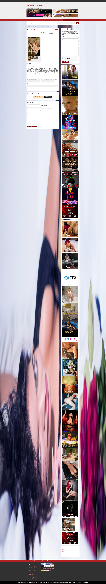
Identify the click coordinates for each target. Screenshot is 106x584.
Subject (63, 42)
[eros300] (70, 204)
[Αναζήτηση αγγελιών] (77, 23)
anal (29, 79)
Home (28, 19)
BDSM (38, 79)
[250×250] (68, 531)
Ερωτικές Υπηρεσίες (32, 26)
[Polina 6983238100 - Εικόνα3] (33, 57)
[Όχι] (104, 582)
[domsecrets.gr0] (70, 517)
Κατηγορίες (33, 19)
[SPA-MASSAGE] (70, 319)
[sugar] (70, 341)
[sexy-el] (70, 252)
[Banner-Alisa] (70, 392)
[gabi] (70, 430)
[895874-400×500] (70, 500)
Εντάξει (87, 582)
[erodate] (70, 170)
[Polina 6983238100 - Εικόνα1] (29, 57)
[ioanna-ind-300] (70, 302)
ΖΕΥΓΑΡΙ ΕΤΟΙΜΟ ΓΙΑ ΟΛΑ (33, 577)
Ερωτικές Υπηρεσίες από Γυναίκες (39, 26)
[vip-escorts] (70, 95)
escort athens (55, 79)
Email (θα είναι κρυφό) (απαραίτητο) (46, 108)
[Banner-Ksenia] (70, 409)
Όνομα (63, 36)
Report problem (31, 88)
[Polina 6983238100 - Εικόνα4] (35, 57)
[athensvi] (70, 447)
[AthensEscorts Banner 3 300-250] (70, 156)
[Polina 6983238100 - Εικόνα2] (31, 57)
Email (62, 39)
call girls (41, 79)
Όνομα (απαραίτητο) (44, 105)
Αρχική (28, 26)
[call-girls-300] (70, 114)
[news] (70, 285)
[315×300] (70, 187)
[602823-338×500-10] (70, 479)
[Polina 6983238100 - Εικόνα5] (37, 57)
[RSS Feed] (27, 0)
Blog (37, 19)
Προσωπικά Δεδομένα (46, 560)
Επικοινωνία (41, 19)
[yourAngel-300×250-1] (70, 128)
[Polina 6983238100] (34, 46)
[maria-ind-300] (70, 375)
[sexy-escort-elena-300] (70, 460)
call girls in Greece (46, 79)
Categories (31, 560)
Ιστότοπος (42, 111)
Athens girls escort (34, 79)
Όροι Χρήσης (47, 19)
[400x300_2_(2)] (70, 217)
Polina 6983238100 (32, 30)
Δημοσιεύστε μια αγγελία (71, 19)
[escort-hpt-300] (70, 358)
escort (51, 79)
